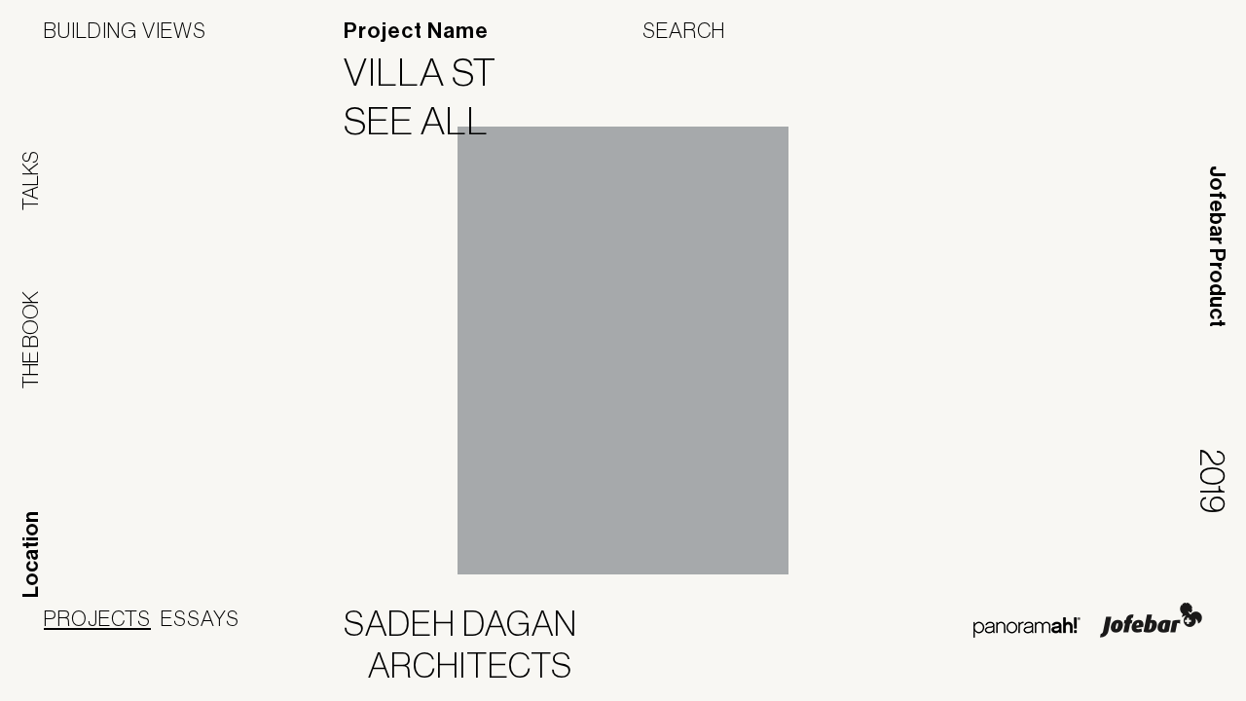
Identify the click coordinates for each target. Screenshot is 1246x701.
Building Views (125, 30)
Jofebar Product (1216, 246)
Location (31, 554)
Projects (97, 618)
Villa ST (432, 72)
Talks (30, 180)
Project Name (416, 31)
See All (428, 120)
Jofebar (1151, 620)
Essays (200, 618)
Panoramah (1026, 627)
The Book (30, 339)
